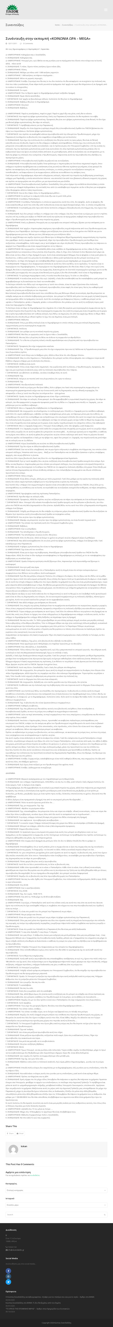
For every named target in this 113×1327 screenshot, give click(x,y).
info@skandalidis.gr (15, 1250)
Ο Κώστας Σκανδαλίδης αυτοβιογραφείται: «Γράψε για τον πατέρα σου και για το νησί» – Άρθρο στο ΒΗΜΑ (50, 1297)
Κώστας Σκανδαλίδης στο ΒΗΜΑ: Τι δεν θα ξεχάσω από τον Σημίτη (33, 1303)
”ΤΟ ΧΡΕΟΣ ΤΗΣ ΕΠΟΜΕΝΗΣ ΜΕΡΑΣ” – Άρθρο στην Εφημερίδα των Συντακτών (38, 1308)
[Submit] (104, 1214)
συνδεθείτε (35, 1175)
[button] (105, 10)
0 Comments (28, 43)
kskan (24, 1146)
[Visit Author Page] (13, 1149)
